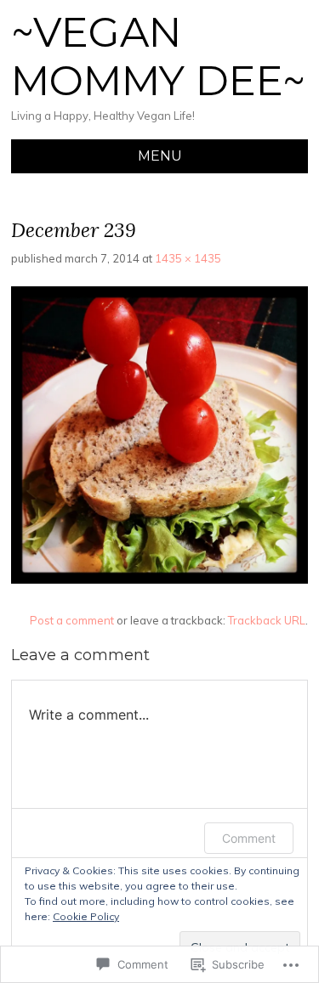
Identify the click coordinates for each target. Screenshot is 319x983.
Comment (249, 838)
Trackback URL (266, 620)
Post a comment (72, 620)
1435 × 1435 (188, 258)
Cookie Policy (86, 916)
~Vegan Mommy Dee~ (158, 57)
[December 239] (159, 579)
